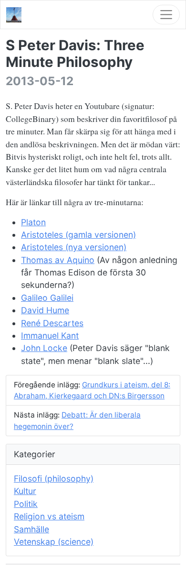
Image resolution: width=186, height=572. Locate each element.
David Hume (45, 310)
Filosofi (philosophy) (53, 478)
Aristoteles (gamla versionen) (78, 235)
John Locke (44, 348)
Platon (33, 222)
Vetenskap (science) (53, 542)
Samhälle (31, 529)
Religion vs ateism (49, 516)
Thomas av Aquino (57, 260)
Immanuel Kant (50, 335)
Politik (26, 504)
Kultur (25, 491)
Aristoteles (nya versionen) (73, 247)
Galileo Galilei (47, 298)
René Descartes (52, 323)
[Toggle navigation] (166, 14)
